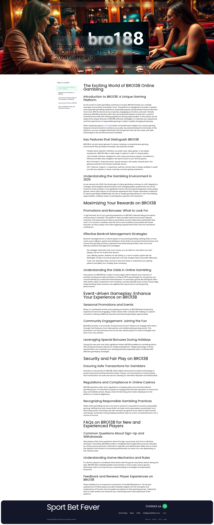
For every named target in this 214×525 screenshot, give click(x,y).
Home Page (123, 513)
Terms (160, 519)
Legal (165, 519)
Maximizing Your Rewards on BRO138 (66, 93)
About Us (148, 519)
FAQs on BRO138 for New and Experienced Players (66, 107)
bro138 (107, 126)
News (132, 513)
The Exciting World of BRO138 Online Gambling (66, 88)
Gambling (59, 40)
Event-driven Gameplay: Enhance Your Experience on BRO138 (67, 98)
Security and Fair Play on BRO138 (67, 103)
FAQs (138, 513)
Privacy (154, 519)
